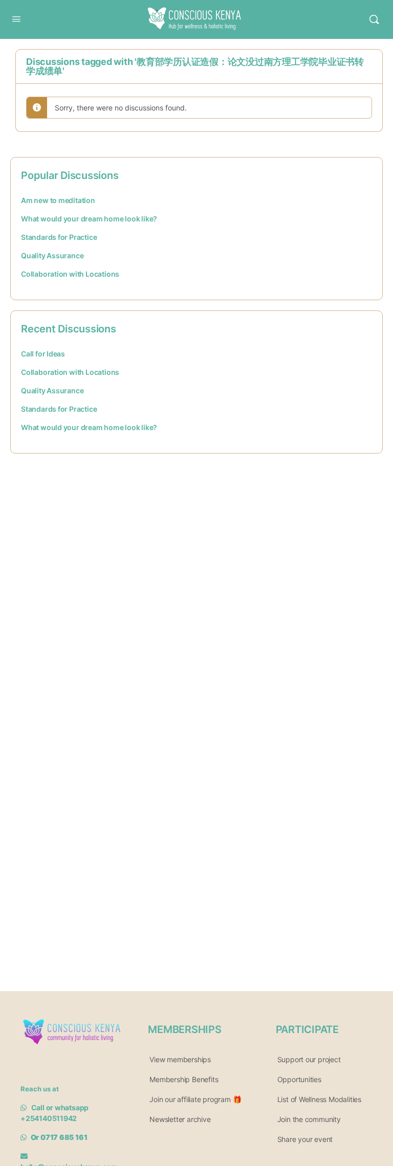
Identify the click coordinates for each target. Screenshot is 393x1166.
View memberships (180, 1059)
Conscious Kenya (191, 11)
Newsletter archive (179, 1119)
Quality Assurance (52, 255)
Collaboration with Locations (70, 274)
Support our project (309, 1059)
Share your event (305, 1139)
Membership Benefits (183, 1079)
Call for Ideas (43, 353)
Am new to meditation (58, 200)
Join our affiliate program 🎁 (195, 1099)
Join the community (309, 1119)
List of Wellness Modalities (319, 1099)
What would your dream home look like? (89, 218)
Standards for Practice (59, 237)
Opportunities (299, 1079)
